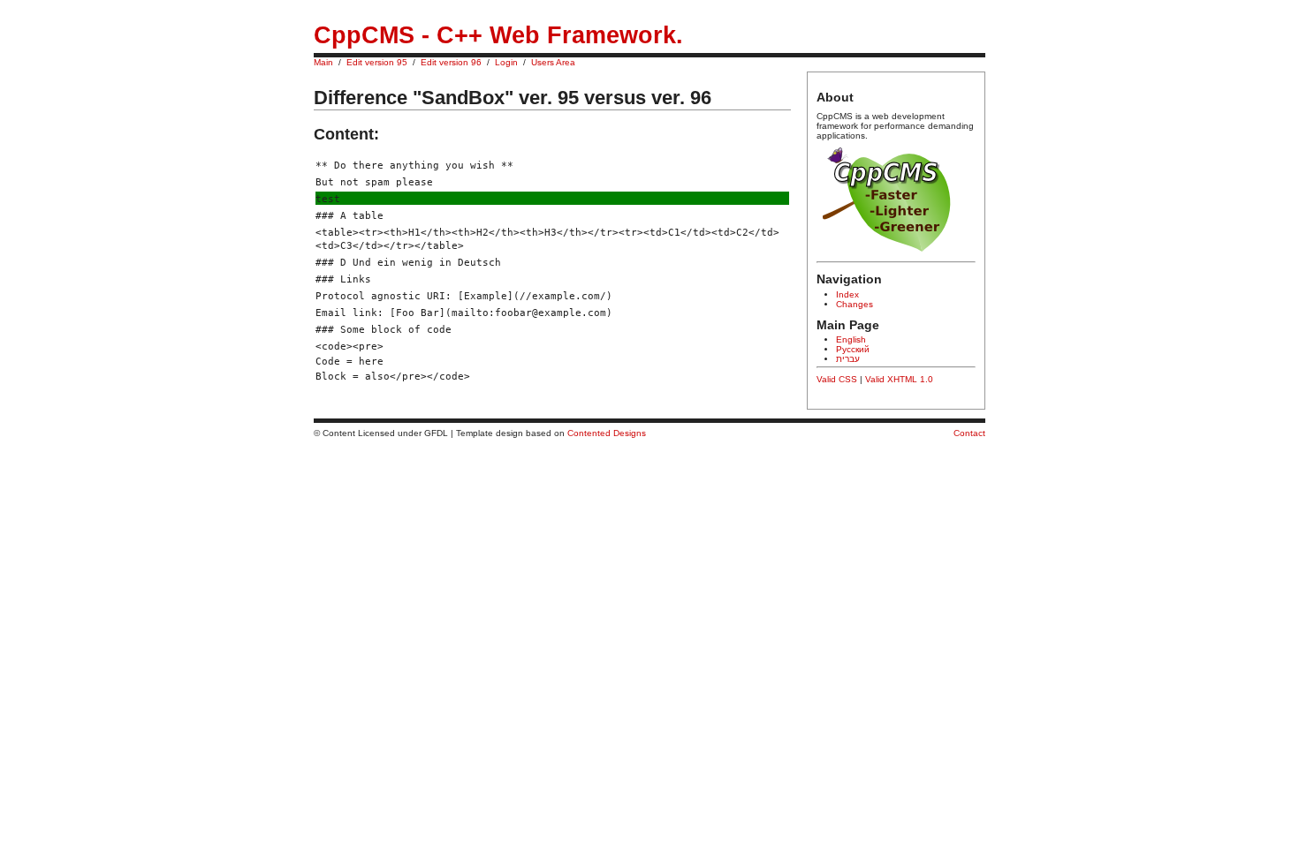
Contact (969, 433)
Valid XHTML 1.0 (899, 379)
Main (323, 62)
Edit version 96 (451, 62)
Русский (853, 349)
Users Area (553, 62)
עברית (848, 359)
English (851, 339)
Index (847, 294)
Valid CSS (837, 379)
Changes (854, 304)
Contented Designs (606, 433)
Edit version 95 (376, 62)
